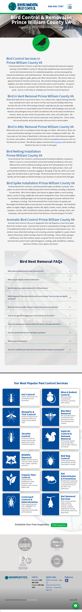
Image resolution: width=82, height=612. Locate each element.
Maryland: (37, 581)
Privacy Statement (32, 600)
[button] (70, 6)
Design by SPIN (73, 600)
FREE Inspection (59, 525)
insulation (58, 142)
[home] (23, 6)
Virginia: (38, 586)
